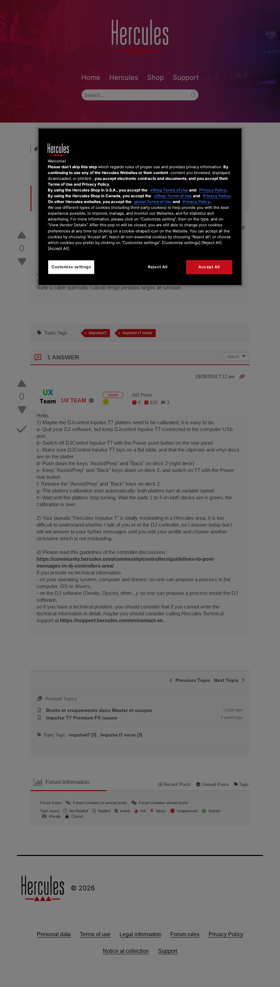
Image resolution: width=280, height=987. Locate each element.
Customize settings (71, 266)
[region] (140, 206)
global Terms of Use (153, 201)
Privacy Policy (212, 190)
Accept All (209, 266)
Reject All (158, 266)
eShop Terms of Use (169, 190)
